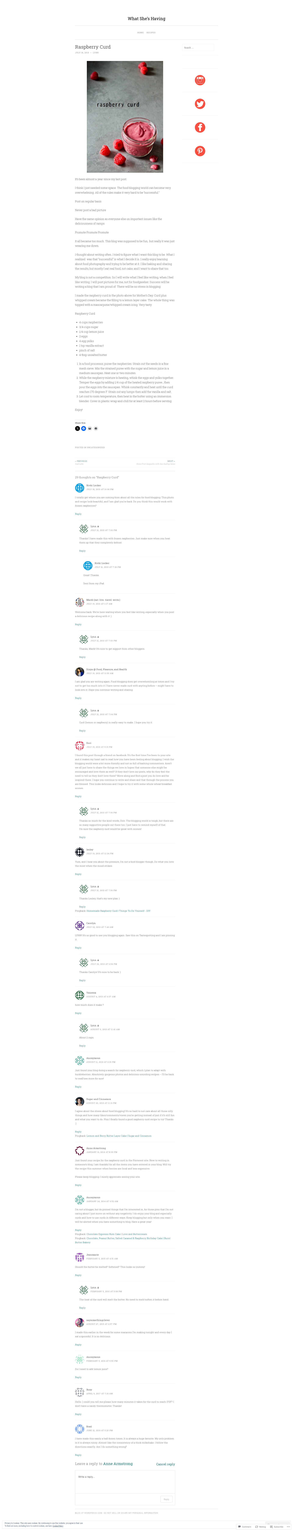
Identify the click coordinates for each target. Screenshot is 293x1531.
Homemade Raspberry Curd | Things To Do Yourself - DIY (118, 910)
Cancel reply (165, 1464)
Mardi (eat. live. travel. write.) (103, 599)
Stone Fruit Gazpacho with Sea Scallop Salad (155, 462)
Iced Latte (81, 462)
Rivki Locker (93, 485)
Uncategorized (96, 447)
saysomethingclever (98, 1320)
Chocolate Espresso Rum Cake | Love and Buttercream (117, 1234)
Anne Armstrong (118, 1463)
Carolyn (91, 923)
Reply (78, 513)
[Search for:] (198, 47)
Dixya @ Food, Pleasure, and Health (106, 669)
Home (140, 32)
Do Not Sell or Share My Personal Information (131, 1513)
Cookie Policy (58, 1526)
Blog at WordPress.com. (89, 1513)
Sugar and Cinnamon (98, 1099)
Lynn (96, 52)
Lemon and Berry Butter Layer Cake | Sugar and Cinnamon (119, 1135)
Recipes (151, 32)
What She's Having (146, 18)
